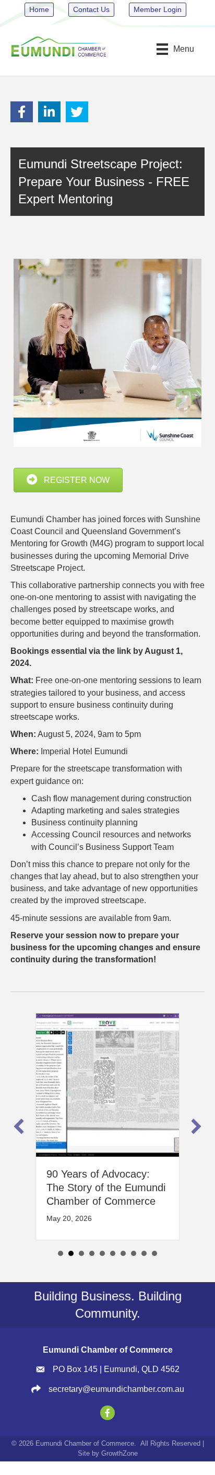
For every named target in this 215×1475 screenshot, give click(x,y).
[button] (18, 1126)
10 (154, 1253)
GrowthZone (119, 1453)
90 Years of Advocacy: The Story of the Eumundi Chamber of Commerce (105, 1187)
